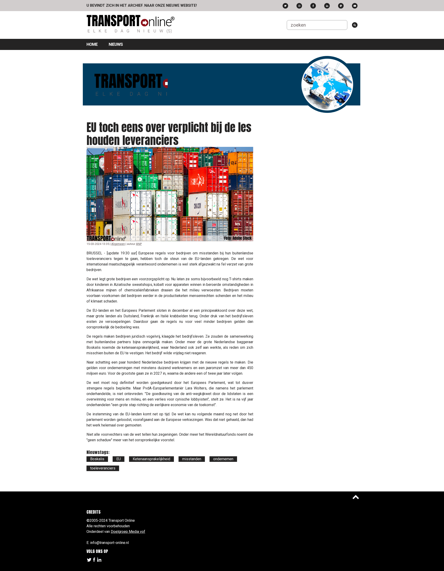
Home (92, 44)
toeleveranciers (102, 468)
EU (118, 459)
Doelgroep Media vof (128, 531)
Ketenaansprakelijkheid (151, 459)
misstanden (191, 459)
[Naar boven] (355, 497)
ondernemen (223, 459)
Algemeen (118, 244)
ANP (139, 244)
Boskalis (97, 459)
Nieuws (116, 44)
